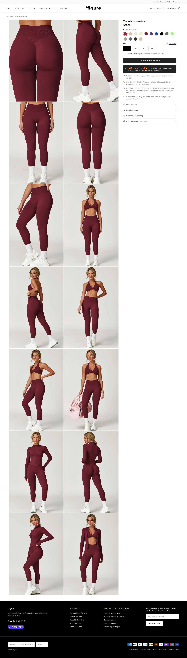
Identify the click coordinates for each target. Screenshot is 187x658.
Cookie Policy (134, 649)
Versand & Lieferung (112, 613)
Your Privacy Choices (159, 649)
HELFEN (32, 8)
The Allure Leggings (21, 16)
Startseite (9, 16)
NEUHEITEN (19, 8)
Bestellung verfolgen (112, 627)
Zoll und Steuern (110, 623)
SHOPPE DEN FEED (46, 8)
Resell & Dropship (77, 620)
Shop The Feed (76, 627)
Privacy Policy (145, 649)
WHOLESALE (64, 8)
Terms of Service (174, 649)
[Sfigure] (93, 8)
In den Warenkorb (150, 61)
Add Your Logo (76, 623)
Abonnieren (154, 623)
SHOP (8, 8)
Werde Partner (76, 616)
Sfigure (14, 650)
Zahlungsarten (110, 620)
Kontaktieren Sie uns (78, 613)
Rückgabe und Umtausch (114, 616)
